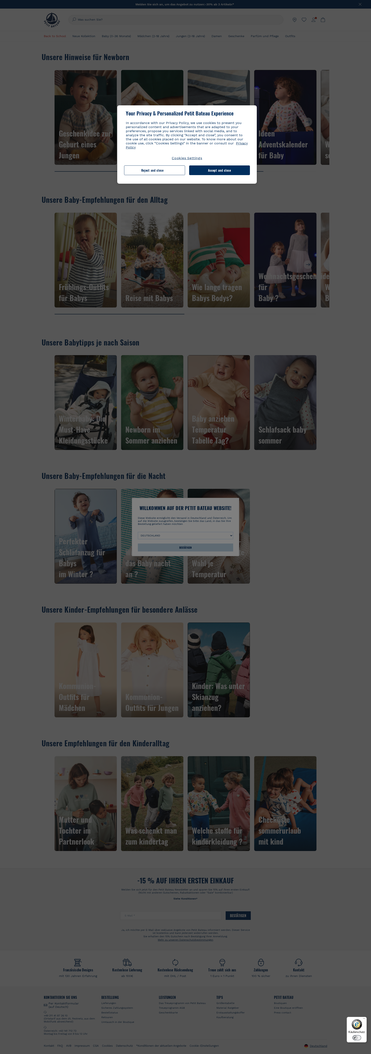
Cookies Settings (187, 158)
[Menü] (364, 1019)
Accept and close (219, 170)
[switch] (357, 1037)
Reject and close (152, 170)
